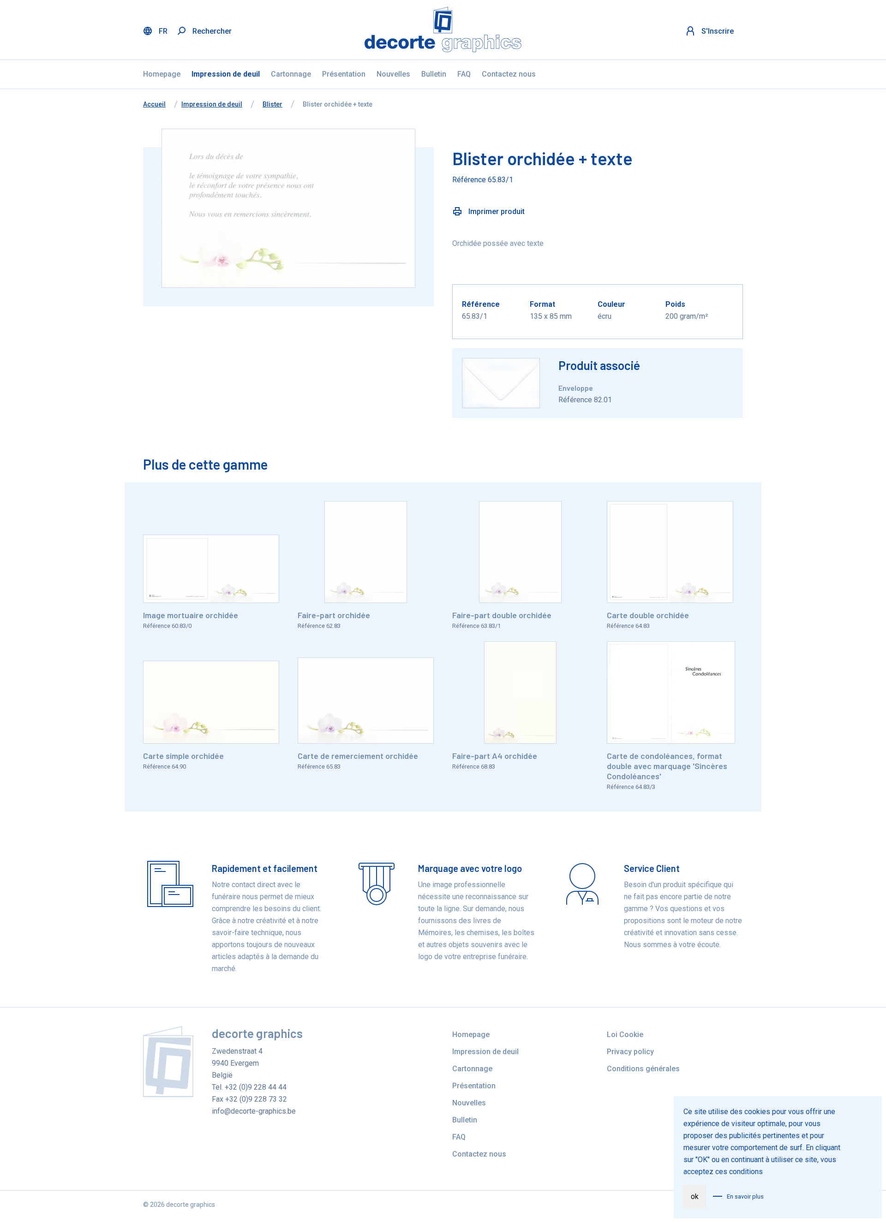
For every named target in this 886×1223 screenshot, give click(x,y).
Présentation (343, 74)
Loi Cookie (625, 1034)
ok (695, 1196)
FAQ (464, 74)
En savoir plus (745, 1196)
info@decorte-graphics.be (254, 1111)
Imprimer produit (496, 211)
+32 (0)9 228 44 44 (256, 1087)
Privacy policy (630, 1051)
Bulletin (433, 74)
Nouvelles (393, 74)
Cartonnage (291, 74)
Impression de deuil (226, 74)
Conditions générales (643, 1068)
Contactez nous (509, 74)
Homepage (161, 74)
